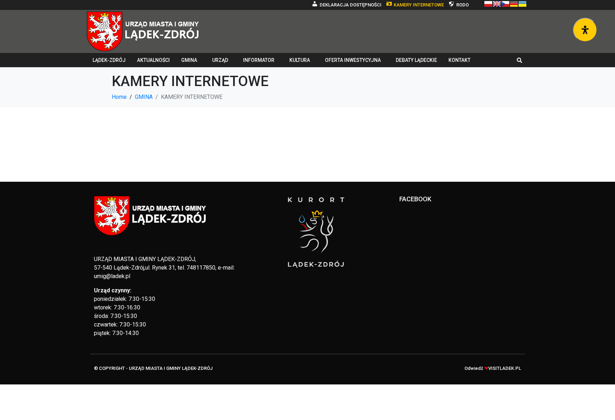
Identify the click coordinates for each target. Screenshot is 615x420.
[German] (514, 4)
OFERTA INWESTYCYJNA (353, 60)
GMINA (189, 60)
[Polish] (488, 4)
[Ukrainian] (522, 4)
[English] (497, 4)
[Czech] (505, 4)
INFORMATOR (258, 60)
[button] (519, 60)
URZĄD (220, 60)
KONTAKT (459, 60)
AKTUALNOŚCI (153, 60)
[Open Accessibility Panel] (585, 30)
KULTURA (299, 60)
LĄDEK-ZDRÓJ (109, 60)
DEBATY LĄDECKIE (416, 60)
